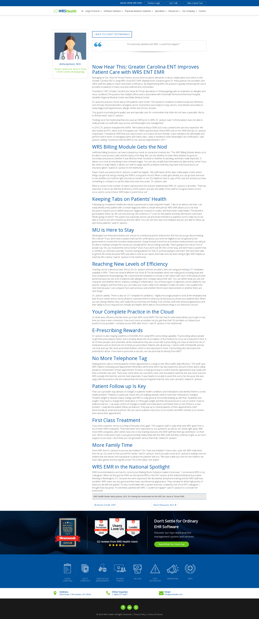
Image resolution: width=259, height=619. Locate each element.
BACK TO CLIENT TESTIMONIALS (112, 34)
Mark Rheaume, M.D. (164, 504)
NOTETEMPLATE (85, 579)
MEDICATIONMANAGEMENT (102, 579)
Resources (173, 11)
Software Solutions (113, 11)
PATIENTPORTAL (120, 579)
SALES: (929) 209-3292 (131, 2)
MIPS (190, 578)
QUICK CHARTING (67, 579)
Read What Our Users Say (172, 544)
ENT (191, 269)
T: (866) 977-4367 (119, 594)
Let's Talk (173, 3)
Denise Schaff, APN (106, 504)
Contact (202, 11)
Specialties (160, 11)
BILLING (137, 578)
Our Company (188, 11)
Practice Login (154, 3)
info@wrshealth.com (174, 594)
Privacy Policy (140, 614)
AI (82, 11)
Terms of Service (155, 614)
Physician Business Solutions (138, 11)
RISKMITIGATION (155, 579)
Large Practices (92, 11)
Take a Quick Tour (195, 3)
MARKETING (172, 578)
